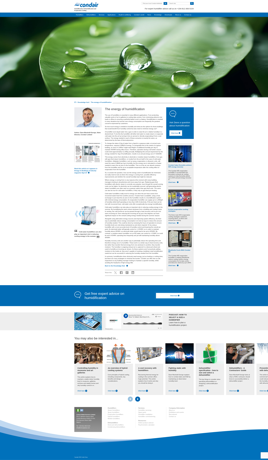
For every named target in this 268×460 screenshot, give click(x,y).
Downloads (168, 15)
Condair (86, 4)
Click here (174, 133)
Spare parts (142, 412)
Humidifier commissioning (146, 416)
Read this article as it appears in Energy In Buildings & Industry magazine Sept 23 (85, 171)
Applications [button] (111, 15)
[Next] (137, 399)
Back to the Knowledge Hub (115, 266)
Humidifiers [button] (79, 15)
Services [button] (101, 15)
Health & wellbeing (125, 15)
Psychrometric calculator (146, 425)
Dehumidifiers (91, 15)
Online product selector (146, 423)
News (149, 15)
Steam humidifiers (114, 410)
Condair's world (139, 15)
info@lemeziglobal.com (83, 428)
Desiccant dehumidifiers (116, 425)
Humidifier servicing (144, 410)
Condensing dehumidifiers (116, 427)
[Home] (75, 102)
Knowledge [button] (158, 15)
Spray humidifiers (113, 412)
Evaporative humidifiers (115, 414)
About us (178, 15)
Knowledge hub (83, 102)
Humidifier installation (145, 414)
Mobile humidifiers (114, 418)
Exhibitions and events (176, 412)
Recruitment (173, 414)
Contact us (187, 15)
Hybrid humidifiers (114, 416)
